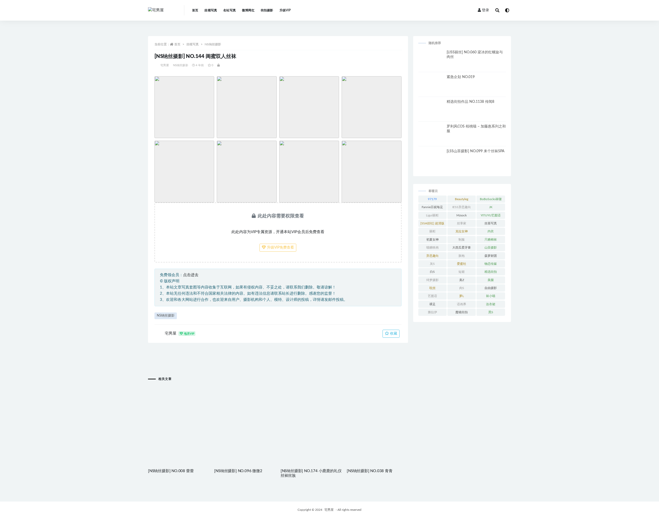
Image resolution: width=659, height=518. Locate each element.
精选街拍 (490, 271)
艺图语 (432, 296)
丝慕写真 (490, 223)
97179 (432, 199)
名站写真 (229, 10)
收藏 (393, 333)
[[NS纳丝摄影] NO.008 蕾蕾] (178, 415)
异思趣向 (432, 255)
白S (432, 271)
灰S (432, 263)
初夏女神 (432, 239)
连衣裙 (490, 304)
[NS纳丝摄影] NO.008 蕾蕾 (171, 471)
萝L (461, 296)
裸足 (432, 304)
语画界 (461, 304)
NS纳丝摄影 (213, 44)
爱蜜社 (461, 263)
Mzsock (461, 215)
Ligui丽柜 (432, 215)
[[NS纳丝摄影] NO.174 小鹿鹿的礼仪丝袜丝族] (311, 415)
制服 (461, 239)
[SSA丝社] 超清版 (432, 223)
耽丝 (432, 288)
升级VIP (285, 10)
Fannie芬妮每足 (432, 207)
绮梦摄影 (432, 280)
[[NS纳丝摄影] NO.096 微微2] (244, 415)
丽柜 (432, 231)
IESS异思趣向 (461, 207)
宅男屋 (164, 65)
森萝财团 (490, 255)
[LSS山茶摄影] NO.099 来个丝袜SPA (476, 151)
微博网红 (248, 10)
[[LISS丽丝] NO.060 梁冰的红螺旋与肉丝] (431, 63)
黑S (490, 312)
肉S (461, 288)
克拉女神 (461, 231)
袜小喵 (490, 296)
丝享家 (461, 223)
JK (490, 207)
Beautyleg (461, 199)
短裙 (461, 271)
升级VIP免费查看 (280, 247)
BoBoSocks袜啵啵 (491, 200)
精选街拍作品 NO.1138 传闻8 (470, 102)
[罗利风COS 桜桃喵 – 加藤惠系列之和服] (431, 137)
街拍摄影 (267, 10)
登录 (485, 10)
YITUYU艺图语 (491, 215)
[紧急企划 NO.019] (431, 87)
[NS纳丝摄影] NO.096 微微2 (238, 471)
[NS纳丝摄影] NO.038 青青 (369, 471)
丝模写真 (210, 10)
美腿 (491, 280)
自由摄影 (490, 288)
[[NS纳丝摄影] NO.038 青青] (377, 415)
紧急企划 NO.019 (461, 77)
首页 (195, 10)
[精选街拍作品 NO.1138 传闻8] (431, 112)
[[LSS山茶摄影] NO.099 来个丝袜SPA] (431, 162)
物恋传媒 (490, 263)
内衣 (491, 231)
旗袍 (461, 255)
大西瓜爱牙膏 (461, 247)
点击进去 (190, 275)
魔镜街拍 (461, 312)
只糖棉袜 (490, 239)
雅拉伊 (432, 312)
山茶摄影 (490, 247)
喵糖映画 (432, 247)
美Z (461, 280)
